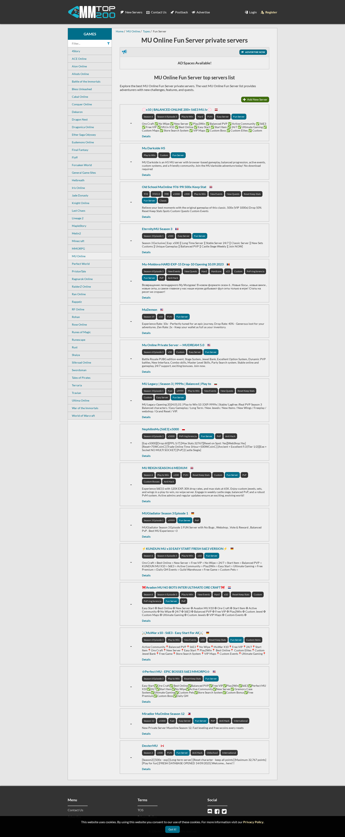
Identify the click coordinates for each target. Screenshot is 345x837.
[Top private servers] (92, 12)
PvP (162, 277)
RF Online (78, 309)
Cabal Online (80, 96)
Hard (200, 116)
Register (271, 12)
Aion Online (79, 66)
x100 (176, 474)
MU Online (78, 256)
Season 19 (149, 316)
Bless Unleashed (82, 89)
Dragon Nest (80, 119)
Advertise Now (255, 52)
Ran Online (79, 294)
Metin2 (76, 233)
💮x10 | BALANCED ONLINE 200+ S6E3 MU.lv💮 (177, 109)
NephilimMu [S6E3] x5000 (160, 429)
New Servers (133, 12)
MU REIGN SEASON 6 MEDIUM (164, 468)
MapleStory (79, 225)
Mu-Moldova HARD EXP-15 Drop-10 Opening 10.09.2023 (183, 264)
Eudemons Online (83, 142)
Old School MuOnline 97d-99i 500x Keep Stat (174, 187)
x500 (187, 193)
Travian (76, 393)
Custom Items (253, 639)
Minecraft (78, 241)
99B (166, 193)
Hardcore (216, 271)
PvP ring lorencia (255, 271)
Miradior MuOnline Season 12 (163, 713)
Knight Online (80, 203)
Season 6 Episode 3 (167, 116)
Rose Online (79, 324)
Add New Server (257, 99)
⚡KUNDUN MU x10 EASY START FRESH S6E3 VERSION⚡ (184, 548)
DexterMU (150, 745)
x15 (228, 271)
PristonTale (79, 271)
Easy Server (223, 116)
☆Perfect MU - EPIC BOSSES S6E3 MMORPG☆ (176, 671)
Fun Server (239, 116)
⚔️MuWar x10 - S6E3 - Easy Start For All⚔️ (172, 633)
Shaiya (76, 355)
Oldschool (212, 752)
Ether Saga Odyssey (84, 134)
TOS (140, 810)
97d (146, 193)
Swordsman (79, 370)
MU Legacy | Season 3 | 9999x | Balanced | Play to (176, 384)
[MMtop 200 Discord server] (210, 811)
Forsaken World (82, 165)
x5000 (171, 436)
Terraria (77, 385)
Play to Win (187, 116)
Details (146, 136)
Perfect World (81, 263)
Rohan (76, 317)
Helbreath (78, 180)
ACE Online (79, 58)
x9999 (180, 390)
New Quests (233, 193)
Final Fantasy (80, 149)
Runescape (78, 339)
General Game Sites (84, 172)
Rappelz (77, 301)
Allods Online (80, 74)
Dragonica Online (83, 127)
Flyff (75, 157)
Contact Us (158, 12)
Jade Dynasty (80, 195)
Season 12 (149, 720)
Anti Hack (173, 277)
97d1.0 (156, 193)
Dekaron (77, 112)
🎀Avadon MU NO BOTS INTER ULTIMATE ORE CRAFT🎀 (183, 587)
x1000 (176, 193)
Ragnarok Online (82, 279)
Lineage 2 (77, 218)
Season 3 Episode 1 (154, 235)
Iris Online (78, 187)
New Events (216, 193)
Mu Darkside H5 (153, 148)
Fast (170, 390)
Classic (163, 200)
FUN (209, 116)
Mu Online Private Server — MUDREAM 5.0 (173, 345)
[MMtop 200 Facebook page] (217, 811)
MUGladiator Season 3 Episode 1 (165, 513)
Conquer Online (82, 104)
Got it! (172, 829)
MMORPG (78, 248)
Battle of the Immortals (86, 81)
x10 (161, 316)
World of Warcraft (83, 415)
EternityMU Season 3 (157, 229)
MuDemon (149, 309)
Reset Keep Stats (252, 193)
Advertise (203, 12)
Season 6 (148, 116)
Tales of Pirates (81, 377)
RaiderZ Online (81, 286)
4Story (76, 51)
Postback (181, 12)
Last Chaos (78, 210)
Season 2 (148, 752)
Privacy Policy (253, 822)
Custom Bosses (152, 481)
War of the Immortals (85, 408)
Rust (74, 347)
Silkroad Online (81, 362)
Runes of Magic (81, 332)
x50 (170, 352)
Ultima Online (80, 400)
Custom (164, 155)
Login (253, 12)
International (241, 720)
